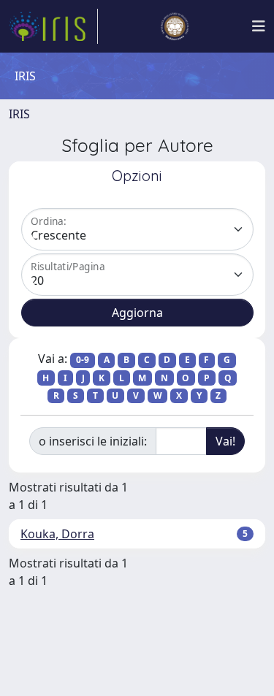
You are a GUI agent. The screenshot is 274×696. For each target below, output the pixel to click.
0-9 (82, 359)
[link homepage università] (174, 26)
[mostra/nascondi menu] (258, 26)
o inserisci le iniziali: (93, 441)
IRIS (19, 114)
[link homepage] (53, 26)
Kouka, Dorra (57, 534)
